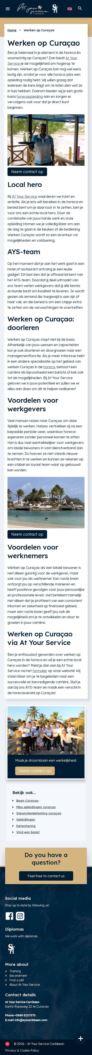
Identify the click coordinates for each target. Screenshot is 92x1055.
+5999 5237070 (25, 1015)
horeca (49, 367)
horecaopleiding (30, 96)
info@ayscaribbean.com (31, 1020)
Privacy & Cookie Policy (22, 1050)
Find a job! (16, 980)
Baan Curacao (27, 801)
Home (11, 30)
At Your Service (24, 196)
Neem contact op (27, 171)
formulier (40, 671)
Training (15, 971)
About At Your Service (24, 985)
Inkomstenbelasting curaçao (38, 813)
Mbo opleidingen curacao (36, 807)
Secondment (18, 976)
